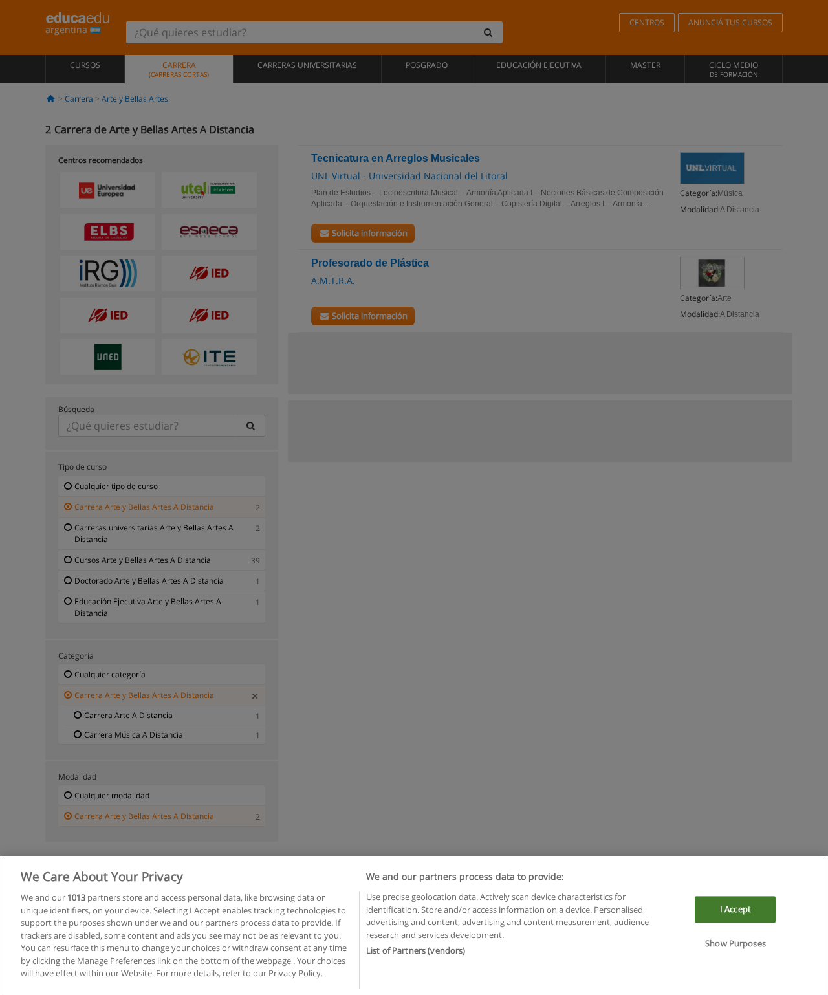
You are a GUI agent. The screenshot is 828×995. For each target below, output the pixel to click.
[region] (414, 925)
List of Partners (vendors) (415, 950)
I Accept (735, 909)
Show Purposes (735, 944)
